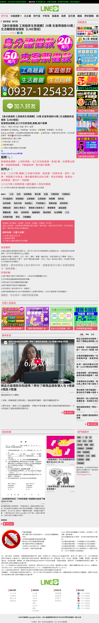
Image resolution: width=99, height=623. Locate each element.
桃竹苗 (4, 15)
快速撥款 (86, 452)
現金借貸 (47, 212)
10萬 (90, 441)
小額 (79, 441)
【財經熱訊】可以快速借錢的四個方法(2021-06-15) (61, 460)
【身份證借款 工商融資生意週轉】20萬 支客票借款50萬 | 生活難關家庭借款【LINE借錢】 (49, 8)
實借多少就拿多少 (36, 207)
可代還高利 (8, 198)
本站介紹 (13, 593)
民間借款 (20, 198)
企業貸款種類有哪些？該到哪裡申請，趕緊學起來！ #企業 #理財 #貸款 (87, 357)
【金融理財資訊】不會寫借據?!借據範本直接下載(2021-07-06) (23, 499)
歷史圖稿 (89, 15)
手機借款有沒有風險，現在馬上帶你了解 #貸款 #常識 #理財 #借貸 (87, 382)
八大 (67, 212)
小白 (11, 194)
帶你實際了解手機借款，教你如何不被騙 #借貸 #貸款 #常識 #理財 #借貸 (87, 391)
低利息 (61, 198)
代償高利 (66, 194)
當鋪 (93, 456)
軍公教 (38, 194)
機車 (79, 452)
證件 (91, 445)
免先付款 (18, 203)
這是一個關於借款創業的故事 (87, 416)
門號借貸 (80, 463)
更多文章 (9, 524)
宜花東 (71, 15)
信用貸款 (25, 212)
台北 (84, 441)
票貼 (16, 212)
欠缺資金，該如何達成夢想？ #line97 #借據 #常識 (87, 348)
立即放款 (42, 198)
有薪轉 (52, 198)
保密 (79, 437)
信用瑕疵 (28, 194)
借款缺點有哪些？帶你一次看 (87, 408)
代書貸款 (55, 194)
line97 (96, 344)
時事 (81, 334)
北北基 (27, 15)
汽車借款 (80, 456)
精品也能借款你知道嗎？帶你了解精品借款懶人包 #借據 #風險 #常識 (37, 387)
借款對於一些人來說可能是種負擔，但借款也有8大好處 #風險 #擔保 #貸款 (87, 399)
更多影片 (70, 412)
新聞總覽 (58, 593)
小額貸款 (80, 459)
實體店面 (7, 212)
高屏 (63, 15)
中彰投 (46, 15)
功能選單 (15, 15)
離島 (79, 15)
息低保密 (7, 203)
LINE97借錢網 (85, 593)
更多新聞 (93, 424)
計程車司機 (8, 216)
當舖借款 (36, 212)
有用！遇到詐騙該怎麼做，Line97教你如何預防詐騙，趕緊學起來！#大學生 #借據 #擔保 (87, 365)
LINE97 (72, 392)
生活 (92, 334)
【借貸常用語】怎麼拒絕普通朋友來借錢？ (61, 487)
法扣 (18, 194)
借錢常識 (58, 596)
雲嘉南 (55, 15)
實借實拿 (51, 207)
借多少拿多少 (20, 207)
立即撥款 (31, 198)
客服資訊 (13, 601)
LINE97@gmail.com (83, 474)
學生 (18, 216)
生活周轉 (58, 212)
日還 (46, 194)
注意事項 (13, 596)
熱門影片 (58, 598)
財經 (87, 334)
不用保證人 (41, 203)
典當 (87, 459)
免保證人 (29, 203)
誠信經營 (62, 207)
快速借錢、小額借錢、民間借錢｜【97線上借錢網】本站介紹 (49, 582)
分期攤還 (27, 216)
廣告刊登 (13, 598)
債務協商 (7, 207)
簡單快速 (53, 203)
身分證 (79, 445)
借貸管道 (7, 21)
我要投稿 (58, 601)
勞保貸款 (64, 203)
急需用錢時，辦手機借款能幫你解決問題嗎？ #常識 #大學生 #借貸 (87, 374)
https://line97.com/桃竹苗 (12, 153)
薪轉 (86, 445)
